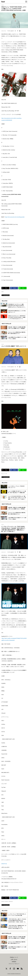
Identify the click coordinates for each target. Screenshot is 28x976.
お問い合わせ (14, 959)
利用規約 (14, 961)
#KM (2, 291)
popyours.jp (4, 863)
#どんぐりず (4, 473)
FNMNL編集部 (10, 30)
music (2, 5)
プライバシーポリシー (14, 963)
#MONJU (11, 901)
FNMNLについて (14, 957)
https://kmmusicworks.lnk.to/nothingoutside (14, 217)
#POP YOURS (4, 901)
